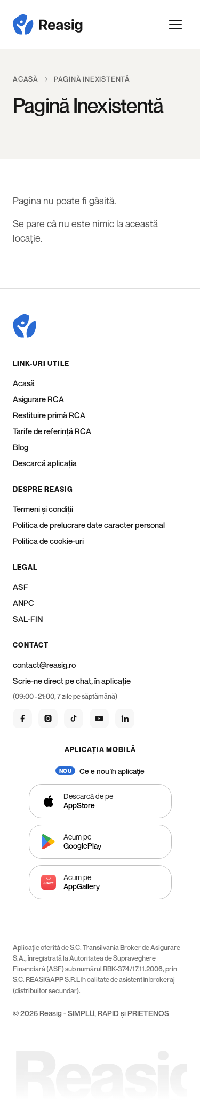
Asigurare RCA (38, 399)
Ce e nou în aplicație (112, 771)
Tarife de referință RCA (52, 431)
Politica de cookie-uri (48, 541)
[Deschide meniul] (176, 24)
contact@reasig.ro (44, 664)
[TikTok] (73, 718)
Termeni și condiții (43, 509)
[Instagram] (48, 718)
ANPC (23, 603)
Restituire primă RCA (49, 415)
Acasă (25, 79)
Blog (20, 447)
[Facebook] (22, 718)
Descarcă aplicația (45, 463)
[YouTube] (99, 718)
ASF (20, 587)
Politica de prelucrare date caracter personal (89, 525)
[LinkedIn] (124, 718)
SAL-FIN (28, 619)
